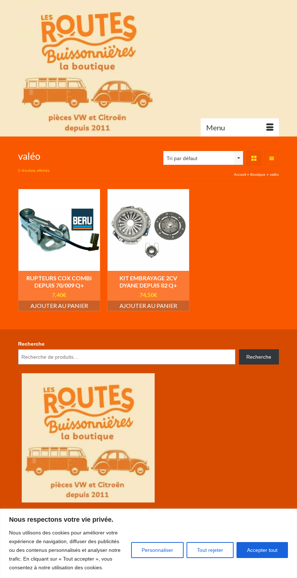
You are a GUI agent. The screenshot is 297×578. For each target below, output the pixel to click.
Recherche (31, 344)
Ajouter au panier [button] (59, 305)
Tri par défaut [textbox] (182, 158)
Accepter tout (262, 550)
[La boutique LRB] (148, 68)
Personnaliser (157, 550)
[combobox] (203, 158)
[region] (148, 543)
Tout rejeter (210, 550)
